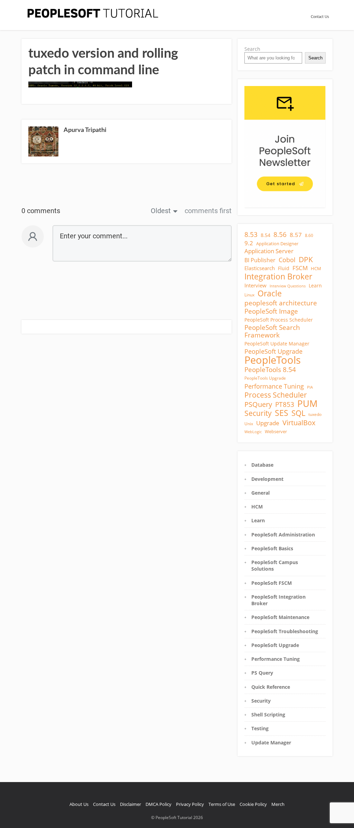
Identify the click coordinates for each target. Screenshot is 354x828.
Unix (248, 424)
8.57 (296, 235)
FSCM (300, 268)
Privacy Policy (190, 804)
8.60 (309, 235)
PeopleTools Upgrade (265, 378)
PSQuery (258, 404)
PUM (307, 404)
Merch (278, 804)
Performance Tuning (274, 386)
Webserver (276, 431)
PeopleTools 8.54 (270, 369)
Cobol (287, 260)
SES (281, 413)
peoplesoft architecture (280, 303)
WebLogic (253, 431)
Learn (315, 285)
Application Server (269, 251)
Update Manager (271, 742)
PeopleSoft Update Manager (276, 343)
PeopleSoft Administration (283, 534)
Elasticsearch (259, 268)
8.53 (251, 234)
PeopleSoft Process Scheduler (278, 319)
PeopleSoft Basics (272, 548)
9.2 (248, 243)
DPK (306, 259)
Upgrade (267, 423)
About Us (78, 804)
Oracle (270, 293)
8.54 (265, 235)
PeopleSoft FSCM (271, 583)
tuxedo (315, 414)
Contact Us (320, 17)
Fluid (283, 268)
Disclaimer (130, 804)
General (260, 492)
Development (267, 479)
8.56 (280, 234)
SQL (298, 413)
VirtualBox (298, 422)
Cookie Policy (253, 804)
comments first (208, 211)
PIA (310, 387)
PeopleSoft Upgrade (273, 351)
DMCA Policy (158, 804)
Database (262, 464)
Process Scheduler (275, 395)
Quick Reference (270, 687)
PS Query (262, 672)
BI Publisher (260, 260)
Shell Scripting (268, 714)
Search (252, 49)
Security (258, 413)
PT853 (284, 404)
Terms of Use (221, 804)
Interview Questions (288, 286)
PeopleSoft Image (271, 311)
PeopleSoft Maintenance (280, 617)
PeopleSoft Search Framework (272, 331)
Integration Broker (278, 276)
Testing (260, 728)
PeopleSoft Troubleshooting (284, 631)
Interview (255, 285)
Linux (249, 295)
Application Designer (277, 243)
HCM (316, 268)
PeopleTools (272, 360)
